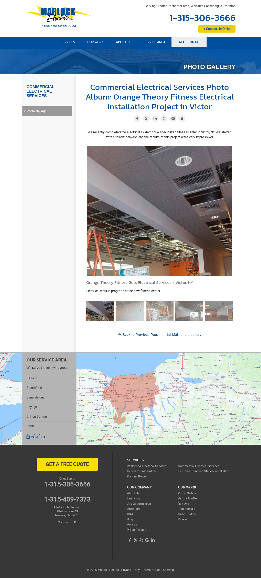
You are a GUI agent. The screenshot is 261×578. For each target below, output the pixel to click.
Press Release (136, 530)
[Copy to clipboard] (182, 118)
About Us (133, 493)
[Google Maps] (147, 540)
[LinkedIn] (152, 540)
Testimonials (186, 509)
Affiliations (134, 509)
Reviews (183, 504)
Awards (132, 524)
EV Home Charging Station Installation (203, 471)
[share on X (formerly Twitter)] (146, 118)
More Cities (40, 437)
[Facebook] (129, 540)
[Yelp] (141, 540)
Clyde (31, 426)
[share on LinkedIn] (155, 118)
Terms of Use (151, 570)
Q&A (130, 514)
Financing (133, 498)
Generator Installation (141, 471)
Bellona (32, 378)
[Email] (173, 118)
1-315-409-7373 (67, 499)
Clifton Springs (37, 416)
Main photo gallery (186, 335)
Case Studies (187, 514)
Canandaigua (35, 397)
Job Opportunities (139, 504)
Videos (182, 519)
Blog (130, 519)
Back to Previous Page (140, 335)
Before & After (188, 498)
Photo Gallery (36, 111)
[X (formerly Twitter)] (135, 540)
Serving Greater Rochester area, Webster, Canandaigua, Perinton (190, 6)
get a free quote (67, 464)
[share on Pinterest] (164, 118)
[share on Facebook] (137, 118)
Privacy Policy (130, 570)
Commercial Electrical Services (40, 91)
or (216, 29)
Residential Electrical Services (147, 466)
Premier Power (137, 476)
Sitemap (168, 570)
